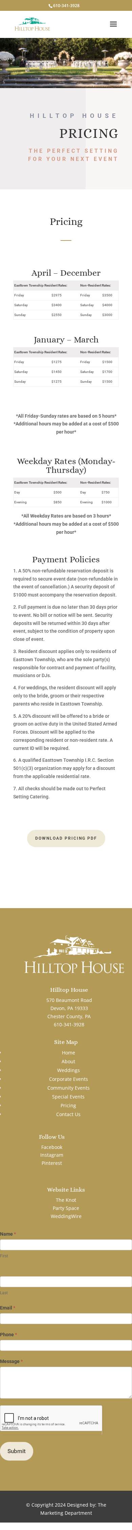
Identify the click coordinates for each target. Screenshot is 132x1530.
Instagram (51, 1155)
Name (8, 1234)
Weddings (68, 1070)
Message (11, 1361)
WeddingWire (66, 1216)
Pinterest (52, 1163)
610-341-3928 (66, 5)
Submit (16, 1451)
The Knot (66, 1200)
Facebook (51, 1147)
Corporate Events (68, 1079)
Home (68, 1052)
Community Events (68, 1088)
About (68, 1061)
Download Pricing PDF (66, 838)
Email (7, 1308)
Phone (8, 1334)
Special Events (68, 1096)
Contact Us (68, 1114)
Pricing (68, 1105)
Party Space (66, 1208)
